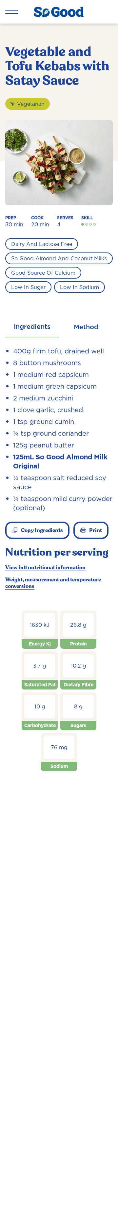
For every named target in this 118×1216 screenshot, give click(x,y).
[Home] (59, 12)
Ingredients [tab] (32, 326)
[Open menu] (11, 11)
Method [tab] (86, 327)
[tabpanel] (59, 566)
